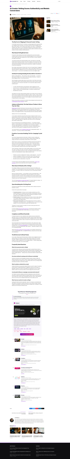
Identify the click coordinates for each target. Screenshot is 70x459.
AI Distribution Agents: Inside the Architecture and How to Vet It (15, 436)
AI (10, 6)
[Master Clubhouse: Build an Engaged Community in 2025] (48, 21)
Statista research (14, 108)
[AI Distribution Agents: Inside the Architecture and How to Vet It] (15, 431)
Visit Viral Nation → (23, 364)
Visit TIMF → (22, 373)
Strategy (28, 1)
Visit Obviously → (23, 401)
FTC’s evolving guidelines (23, 225)
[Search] (59, 1)
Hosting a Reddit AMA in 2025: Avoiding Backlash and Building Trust (55, 30)
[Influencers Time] (14, 1)
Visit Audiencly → (23, 355)
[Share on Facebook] (54, 13)
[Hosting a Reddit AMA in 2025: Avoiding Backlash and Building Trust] (48, 30)
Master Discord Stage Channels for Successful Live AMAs (55, 25)
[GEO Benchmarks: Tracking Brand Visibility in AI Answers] (39, 431)
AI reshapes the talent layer (25, 129)
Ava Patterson (14, 14)
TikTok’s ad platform (27, 229)
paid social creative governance (23, 208)
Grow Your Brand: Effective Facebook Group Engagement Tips (19, 448)
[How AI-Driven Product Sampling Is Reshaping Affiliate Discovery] (27, 431)
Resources (38, 1)
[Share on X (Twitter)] (55, 13)
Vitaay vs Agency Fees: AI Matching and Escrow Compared (45, 451)
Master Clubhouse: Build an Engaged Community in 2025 (55, 21)
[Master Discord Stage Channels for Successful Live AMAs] (48, 25)
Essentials (33, 1)
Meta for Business (19, 229)
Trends (24, 1)
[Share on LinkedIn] (57, 13)
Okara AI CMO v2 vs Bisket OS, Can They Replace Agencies (45, 448)
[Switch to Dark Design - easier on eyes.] (58, 1)
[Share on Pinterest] (56, 13)
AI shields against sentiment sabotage (18, 101)
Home (21, 1)
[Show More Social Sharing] (59, 13)
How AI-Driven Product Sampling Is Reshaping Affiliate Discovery (27, 436)
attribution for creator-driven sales (22, 180)
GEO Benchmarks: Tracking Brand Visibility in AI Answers (38, 436)
